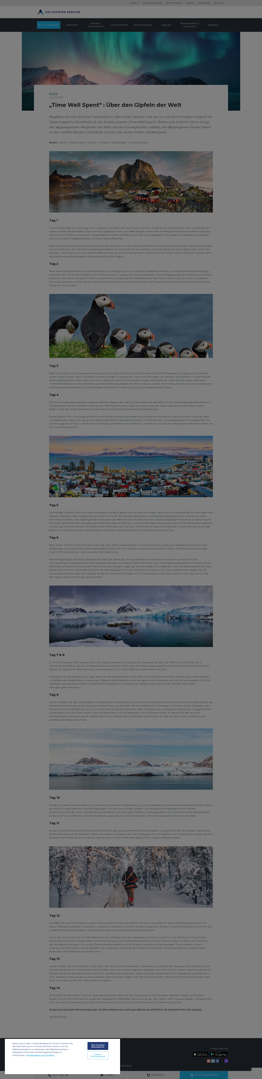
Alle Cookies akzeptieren (98, 1046)
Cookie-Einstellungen (97, 1055)
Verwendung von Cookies (40, 1055)
